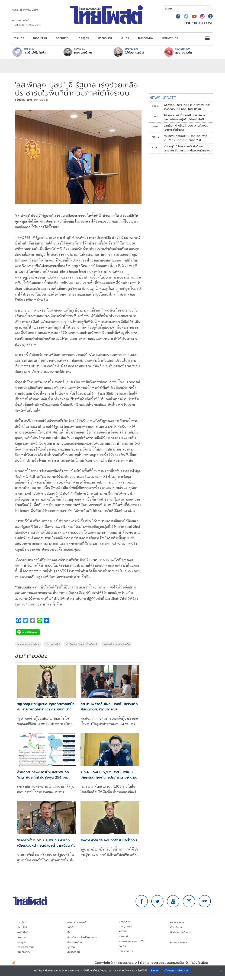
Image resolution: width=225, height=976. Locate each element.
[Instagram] (202, 16)
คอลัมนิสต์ (62, 38)
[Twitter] (186, 16)
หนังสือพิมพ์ (145, 38)
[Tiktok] (210, 16)
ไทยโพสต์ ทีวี (170, 38)
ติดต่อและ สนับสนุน (180, 932)
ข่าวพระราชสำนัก (25, 947)
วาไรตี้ (70, 927)
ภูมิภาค (71, 947)
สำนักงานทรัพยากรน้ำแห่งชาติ (81, 644)
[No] (220, 970)
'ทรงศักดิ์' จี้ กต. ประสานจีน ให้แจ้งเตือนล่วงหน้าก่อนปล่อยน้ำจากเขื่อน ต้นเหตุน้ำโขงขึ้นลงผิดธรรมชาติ (46, 845)
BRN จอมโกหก (83, 53)
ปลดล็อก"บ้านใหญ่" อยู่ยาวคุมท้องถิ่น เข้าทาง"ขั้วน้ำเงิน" (185, 128)
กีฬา (69, 932)
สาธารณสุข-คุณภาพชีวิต (132, 941)
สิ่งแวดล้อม (73, 952)
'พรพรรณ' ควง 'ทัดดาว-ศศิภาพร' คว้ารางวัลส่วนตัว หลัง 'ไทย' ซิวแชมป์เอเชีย (187, 107)
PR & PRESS (177, 922)
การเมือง (18, 38)
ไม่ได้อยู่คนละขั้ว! (134, 53)
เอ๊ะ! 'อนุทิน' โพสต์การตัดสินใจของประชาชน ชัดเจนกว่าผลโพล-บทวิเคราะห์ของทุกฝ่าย (187, 148)
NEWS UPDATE (162, 98)
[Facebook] (178, 16)
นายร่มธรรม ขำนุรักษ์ (28, 644)
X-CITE (123, 931)
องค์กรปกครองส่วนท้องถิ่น (116, 644)
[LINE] (205, 901)
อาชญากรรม (125, 926)
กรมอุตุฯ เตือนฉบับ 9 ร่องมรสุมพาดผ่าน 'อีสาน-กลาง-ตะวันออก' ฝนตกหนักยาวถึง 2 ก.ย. (185, 138)
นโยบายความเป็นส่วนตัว (176, 970)
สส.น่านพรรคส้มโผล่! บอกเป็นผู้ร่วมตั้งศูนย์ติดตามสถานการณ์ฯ (109, 706)
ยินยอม (155, 970)
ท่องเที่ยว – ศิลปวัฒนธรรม (82, 937)
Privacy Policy (178, 942)
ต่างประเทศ (105, 38)
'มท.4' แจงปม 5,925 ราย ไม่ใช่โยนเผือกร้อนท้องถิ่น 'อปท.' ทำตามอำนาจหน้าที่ (108, 777)
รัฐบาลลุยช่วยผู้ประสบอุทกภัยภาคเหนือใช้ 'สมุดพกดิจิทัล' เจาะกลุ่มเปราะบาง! (46, 706)
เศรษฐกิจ (83, 38)
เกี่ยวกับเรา (176, 927)
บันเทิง (125, 38)
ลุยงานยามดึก (183, 53)
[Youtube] (194, 16)
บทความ (21, 937)
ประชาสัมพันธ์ (74, 942)
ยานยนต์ (123, 936)
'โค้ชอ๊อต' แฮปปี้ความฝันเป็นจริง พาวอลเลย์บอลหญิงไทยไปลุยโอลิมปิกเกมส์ (184, 117)
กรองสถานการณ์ (76, 922)
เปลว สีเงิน (40, 38)
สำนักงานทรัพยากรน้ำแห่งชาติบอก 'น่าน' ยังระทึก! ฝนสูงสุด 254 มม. (43, 774)
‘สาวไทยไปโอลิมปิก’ (35, 53)
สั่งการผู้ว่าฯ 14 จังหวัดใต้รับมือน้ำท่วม (109, 840)
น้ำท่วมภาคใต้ (53, 644)
